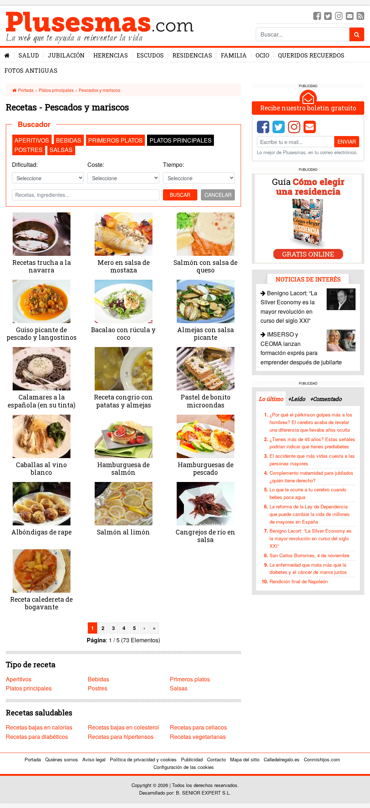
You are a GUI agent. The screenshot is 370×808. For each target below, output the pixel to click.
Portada (25, 90)
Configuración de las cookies (184, 766)
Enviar (346, 141)
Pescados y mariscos (99, 90)
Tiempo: (173, 164)
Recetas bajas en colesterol (123, 727)
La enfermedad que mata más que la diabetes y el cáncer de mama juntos (308, 568)
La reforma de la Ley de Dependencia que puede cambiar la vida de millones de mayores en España (310, 514)
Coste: (95, 164)
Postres (28, 149)
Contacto (216, 759)
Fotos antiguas (30, 70)
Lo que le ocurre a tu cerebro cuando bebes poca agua (308, 493)
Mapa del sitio (244, 759)
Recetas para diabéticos (37, 736)
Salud (28, 55)
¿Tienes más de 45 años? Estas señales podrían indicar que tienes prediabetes (312, 443)
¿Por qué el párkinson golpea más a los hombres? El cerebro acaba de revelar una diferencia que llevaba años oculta (311, 422)
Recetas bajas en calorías (39, 727)
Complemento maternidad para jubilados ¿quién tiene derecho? (311, 476)
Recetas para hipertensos (121, 736)
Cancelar (218, 194)
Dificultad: (25, 164)
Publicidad (192, 759)
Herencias (110, 55)
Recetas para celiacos (198, 727)
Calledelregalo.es (282, 759)
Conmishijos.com (322, 759)
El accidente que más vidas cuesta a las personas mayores (312, 459)
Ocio (262, 55)
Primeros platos (115, 140)
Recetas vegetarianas (198, 736)
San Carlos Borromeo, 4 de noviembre (309, 555)
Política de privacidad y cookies (143, 759)
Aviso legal (94, 759)
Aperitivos (31, 140)
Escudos (150, 55)
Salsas (61, 149)
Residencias (192, 55)
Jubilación (66, 55)
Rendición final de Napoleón (299, 581)
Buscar (180, 194)
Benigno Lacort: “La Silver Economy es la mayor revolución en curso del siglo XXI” (311, 538)
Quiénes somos (61, 759)
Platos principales (56, 90)
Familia (234, 55)
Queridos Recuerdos (311, 55)
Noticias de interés (308, 279)
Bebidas (68, 140)
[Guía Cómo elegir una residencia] (308, 217)
